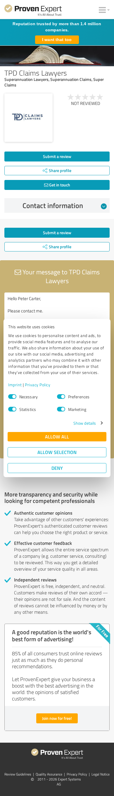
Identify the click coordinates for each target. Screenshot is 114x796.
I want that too (57, 39)
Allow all (57, 436)
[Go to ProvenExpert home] (33, 11)
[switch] (61, 396)
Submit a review (57, 156)
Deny (57, 468)
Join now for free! (57, 718)
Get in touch (59, 185)
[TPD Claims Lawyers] (28, 117)
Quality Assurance (49, 774)
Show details (84, 423)
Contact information (53, 205)
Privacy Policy (37, 384)
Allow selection (57, 452)
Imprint (15, 384)
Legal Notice (100, 774)
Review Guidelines (17, 774)
